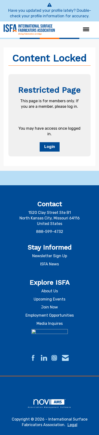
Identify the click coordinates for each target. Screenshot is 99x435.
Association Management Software (49, 407)
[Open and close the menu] (74, 30)
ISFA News (49, 264)
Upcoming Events (49, 299)
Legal (72, 424)
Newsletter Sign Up (49, 256)
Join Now (49, 307)
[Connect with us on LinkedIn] (43, 358)
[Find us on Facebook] (33, 358)
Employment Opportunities (49, 315)
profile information (47, 16)
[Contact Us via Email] (65, 358)
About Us (49, 291)
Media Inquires (50, 323)
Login (49, 146)
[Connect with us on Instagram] (54, 358)
